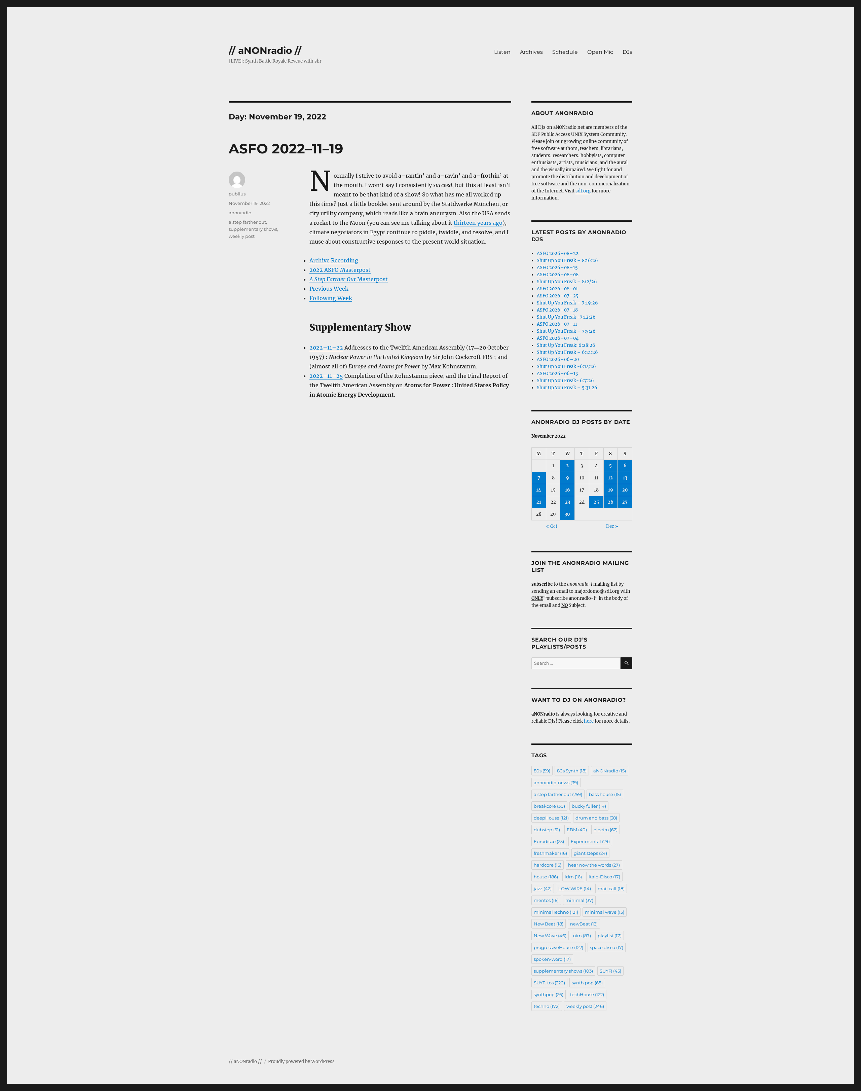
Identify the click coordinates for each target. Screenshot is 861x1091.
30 (567, 514)
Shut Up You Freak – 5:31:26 (567, 388)
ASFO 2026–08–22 (557, 253)
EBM (577, 829)
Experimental (590, 841)
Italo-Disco (604, 876)
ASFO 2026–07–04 (557, 338)
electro (605, 829)
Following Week (330, 298)
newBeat (584, 923)
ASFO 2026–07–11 (557, 324)
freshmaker (550, 853)
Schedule (565, 52)
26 (610, 502)
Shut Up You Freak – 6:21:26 (567, 352)
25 (596, 502)
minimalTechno (556, 912)
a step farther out (247, 222)
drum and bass (596, 818)
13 (625, 478)
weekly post (242, 236)
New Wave (550, 935)
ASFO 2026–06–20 (558, 359)
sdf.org (583, 191)
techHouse (587, 994)
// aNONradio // (265, 50)
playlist (610, 935)
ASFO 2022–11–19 (286, 148)
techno (547, 1006)
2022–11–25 (326, 375)
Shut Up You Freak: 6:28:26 (566, 345)
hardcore (547, 865)
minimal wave (604, 912)
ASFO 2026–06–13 (557, 373)
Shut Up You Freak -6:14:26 (566, 366)
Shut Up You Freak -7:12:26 (566, 317)
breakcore (549, 806)
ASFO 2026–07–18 (557, 310)
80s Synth (572, 770)
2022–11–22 (326, 347)
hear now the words (594, 865)
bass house (605, 794)
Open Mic (600, 52)
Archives (531, 52)
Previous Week (328, 288)
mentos (546, 900)
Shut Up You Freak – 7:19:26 (567, 303)
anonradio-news (556, 782)
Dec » (612, 526)
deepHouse (551, 818)
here (589, 721)
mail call (611, 888)
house (546, 876)
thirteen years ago (478, 222)
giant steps (590, 853)
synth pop (587, 982)
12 (610, 478)
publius (237, 193)
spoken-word (552, 959)
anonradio (240, 212)
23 (567, 502)
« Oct (551, 526)
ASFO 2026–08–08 (557, 275)
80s (542, 770)
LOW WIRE (574, 888)
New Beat (548, 923)
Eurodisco (549, 841)
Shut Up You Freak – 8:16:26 (567, 260)
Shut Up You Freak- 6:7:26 (565, 381)
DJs (627, 52)
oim (582, 935)
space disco (606, 947)
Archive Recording (333, 260)
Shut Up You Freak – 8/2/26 (567, 282)
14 (538, 490)
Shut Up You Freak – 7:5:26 (566, 331)
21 (538, 502)
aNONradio (609, 770)
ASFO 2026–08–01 (557, 289)
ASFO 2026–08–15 (557, 267)
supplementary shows (253, 229)
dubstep (547, 829)
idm (573, 876)
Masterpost (348, 279)
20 (625, 490)
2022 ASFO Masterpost (340, 269)
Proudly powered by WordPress (301, 1061)
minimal (579, 900)
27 (625, 502)
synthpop (548, 994)
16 (567, 490)
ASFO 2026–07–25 (557, 296)
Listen (502, 52)
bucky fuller (589, 806)
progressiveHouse (558, 947)
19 (610, 490)
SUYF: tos (549, 982)
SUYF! (610, 971)
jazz (543, 888)
